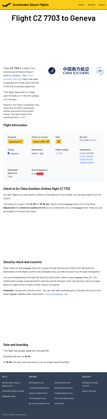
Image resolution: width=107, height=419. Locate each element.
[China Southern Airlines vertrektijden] (76, 92)
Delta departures (62, 382)
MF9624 (89, 159)
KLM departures (36, 382)
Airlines (91, 4)
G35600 (90, 156)
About (102, 4)
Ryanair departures (64, 387)
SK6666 (90, 162)
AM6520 (83, 153)
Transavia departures (39, 387)
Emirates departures (64, 398)
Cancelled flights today (13, 391)
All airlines (59, 403)
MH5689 (83, 162)
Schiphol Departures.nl (17, 414)
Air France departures (39, 403)
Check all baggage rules (56, 294)
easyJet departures (38, 393)
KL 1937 (59, 153)
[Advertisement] (53, 44)
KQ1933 (83, 159)
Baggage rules (9, 396)
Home (81, 4)
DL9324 (83, 156)
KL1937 (23, 117)
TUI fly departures (37, 398)
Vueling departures (64, 393)
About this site (89, 391)
